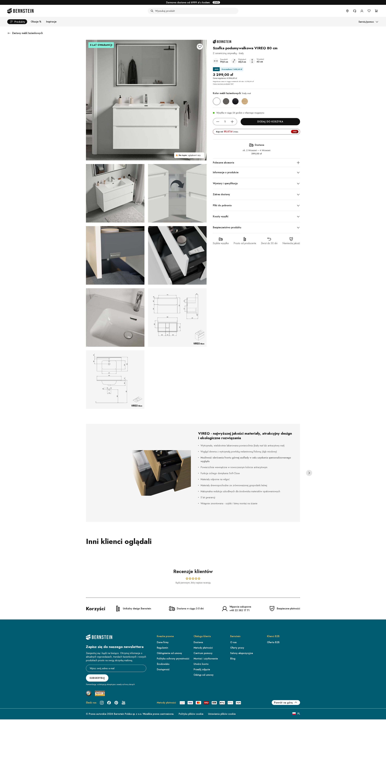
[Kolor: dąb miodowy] (245, 101)
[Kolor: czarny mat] (235, 101)
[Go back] (9, 33)
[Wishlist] (369, 10)
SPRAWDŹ (213, 2)
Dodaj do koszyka (270, 121)
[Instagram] (102, 702)
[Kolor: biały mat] (217, 101)
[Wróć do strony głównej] (20, 10)
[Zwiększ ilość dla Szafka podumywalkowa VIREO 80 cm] (232, 121)
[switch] (376, 765)
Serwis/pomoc (366, 22)
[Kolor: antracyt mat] (226, 101)
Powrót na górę (283, 702)
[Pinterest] (116, 702)
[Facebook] (109, 702)
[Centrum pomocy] (354, 10)
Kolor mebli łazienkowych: (232, 93)
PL (298, 713)
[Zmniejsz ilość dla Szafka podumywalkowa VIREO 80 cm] (217, 121)
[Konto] (361, 10)
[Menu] (381, 745)
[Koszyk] (376, 10)
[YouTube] (123, 702)
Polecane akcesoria (223, 162)
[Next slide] (309, 473)
